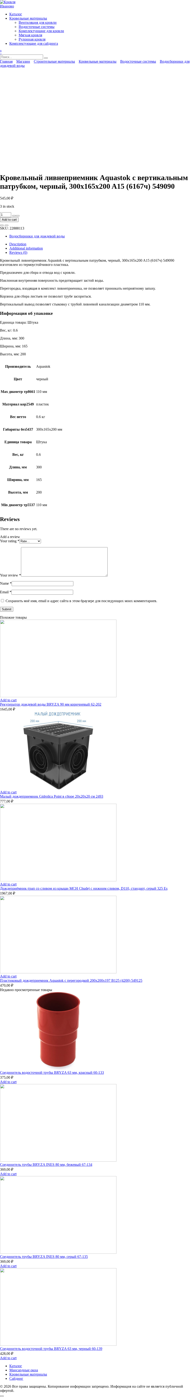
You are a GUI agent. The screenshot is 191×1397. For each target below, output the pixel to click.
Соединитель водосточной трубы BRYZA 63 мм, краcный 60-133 (52, 1072)
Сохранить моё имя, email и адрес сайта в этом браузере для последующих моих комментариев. (81, 601)
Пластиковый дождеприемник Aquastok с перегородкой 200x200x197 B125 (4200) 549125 (71, 980)
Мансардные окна (23, 1370)
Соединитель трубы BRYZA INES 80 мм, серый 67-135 (44, 1257)
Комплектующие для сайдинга (33, 43)
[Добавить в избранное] (2, 225)
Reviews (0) (18, 252)
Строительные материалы (54, 61)
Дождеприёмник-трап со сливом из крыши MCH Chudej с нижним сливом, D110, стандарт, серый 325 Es (83, 888)
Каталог (15, 14)
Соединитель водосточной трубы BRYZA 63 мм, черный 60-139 (51, 1349)
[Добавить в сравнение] (6, 225)
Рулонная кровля (32, 39)
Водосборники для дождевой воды (37, 236)
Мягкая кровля (30, 35)
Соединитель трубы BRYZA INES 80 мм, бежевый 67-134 (46, 1165)
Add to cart (9, 219)
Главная (6, 61)
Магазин (23, 61)
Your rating (9, 541)
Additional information (26, 248)
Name (6, 583)
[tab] (100, 244)
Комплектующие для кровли (41, 31)
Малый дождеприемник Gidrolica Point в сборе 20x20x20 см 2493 (51, 796)
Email (5, 592)
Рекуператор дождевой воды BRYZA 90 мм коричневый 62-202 (50, 704)
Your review (10, 575)
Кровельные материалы (28, 18)
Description (17, 244)
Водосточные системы (37, 27)
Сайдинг (16, 1378)
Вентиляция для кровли (38, 22)
